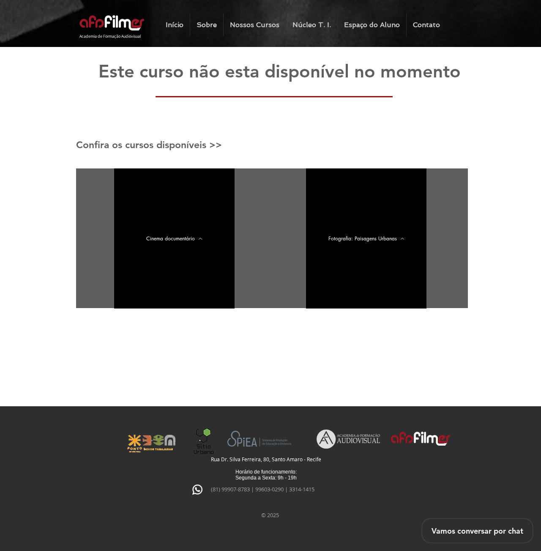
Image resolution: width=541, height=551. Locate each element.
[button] (255, 24)
